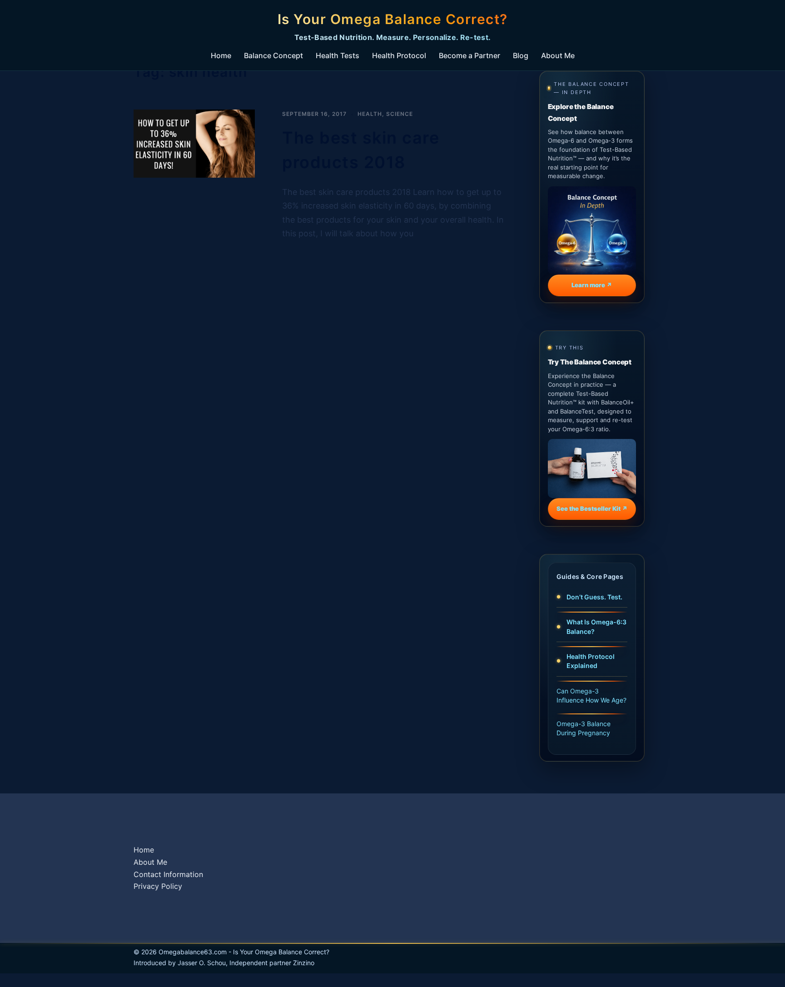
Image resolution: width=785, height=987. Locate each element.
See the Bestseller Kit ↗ (591, 508)
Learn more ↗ (591, 285)
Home (221, 55)
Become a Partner (469, 55)
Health (370, 113)
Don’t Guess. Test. (594, 597)
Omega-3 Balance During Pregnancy (583, 728)
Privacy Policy (158, 886)
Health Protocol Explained (590, 661)
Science (399, 113)
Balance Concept (273, 55)
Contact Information (168, 874)
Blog (520, 55)
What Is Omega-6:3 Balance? (596, 626)
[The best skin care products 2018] (194, 175)
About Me (558, 55)
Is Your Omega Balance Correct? (393, 19)
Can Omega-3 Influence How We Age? (591, 695)
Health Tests (337, 55)
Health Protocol (399, 55)
